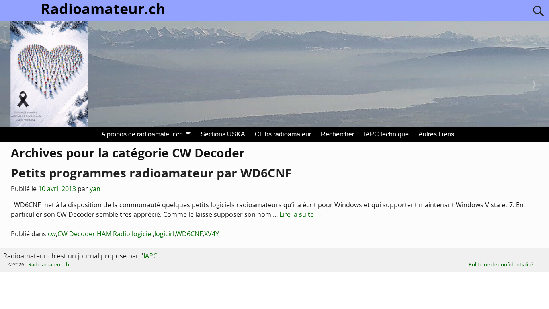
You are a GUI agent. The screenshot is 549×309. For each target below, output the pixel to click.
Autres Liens (436, 134)
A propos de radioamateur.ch (142, 134)
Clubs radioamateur (283, 134)
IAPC (150, 255)
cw (52, 233)
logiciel (142, 233)
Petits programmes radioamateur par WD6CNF (151, 173)
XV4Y (211, 233)
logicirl (164, 233)
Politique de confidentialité (501, 264)
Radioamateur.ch (48, 264)
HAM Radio (113, 233)
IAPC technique (386, 134)
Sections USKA (223, 134)
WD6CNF (189, 233)
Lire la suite (300, 214)
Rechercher (337, 134)
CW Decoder (76, 233)
